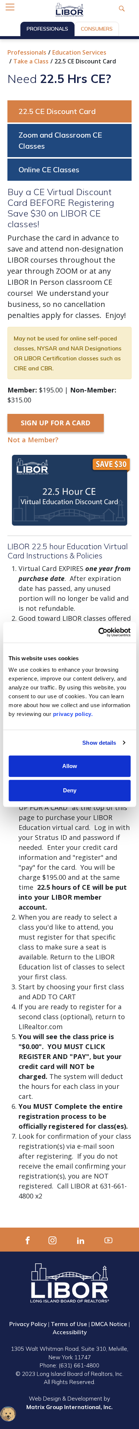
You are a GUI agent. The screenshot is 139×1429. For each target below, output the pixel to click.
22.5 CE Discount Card (57, 111)
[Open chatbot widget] (8, 1414)
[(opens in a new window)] (28, 1239)
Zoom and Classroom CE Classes (60, 140)
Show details (99, 743)
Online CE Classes (49, 169)
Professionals (47, 28)
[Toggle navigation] (10, 7)
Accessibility (70, 1332)
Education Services (79, 52)
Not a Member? (33, 439)
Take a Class (31, 61)
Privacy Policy (28, 1324)
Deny (69, 790)
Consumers (97, 28)
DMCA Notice (109, 1324)
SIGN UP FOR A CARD (55, 422)
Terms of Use (69, 1324)
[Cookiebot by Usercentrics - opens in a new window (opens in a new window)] (98, 632)
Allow (69, 766)
